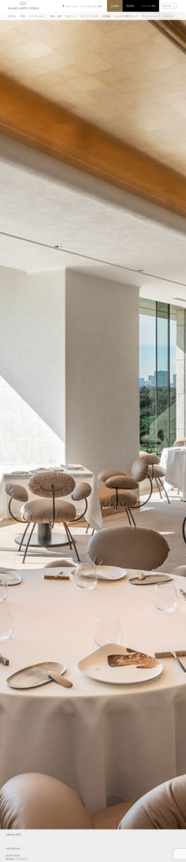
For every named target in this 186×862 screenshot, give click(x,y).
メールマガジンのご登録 (91, 6)
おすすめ (12, 16)
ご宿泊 (22, 16)
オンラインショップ (151, 16)
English (167, 6)
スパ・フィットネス (90, 16)
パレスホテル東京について (126, 16)
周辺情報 (106, 16)
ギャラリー (169, 16)
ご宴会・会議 (55, 16)
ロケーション (72, 6)
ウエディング (71, 16)
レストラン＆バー (37, 16)
